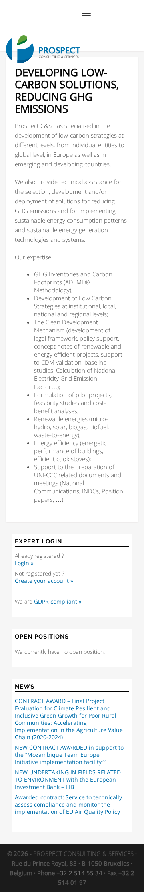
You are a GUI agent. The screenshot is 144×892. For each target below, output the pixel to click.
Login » (24, 563)
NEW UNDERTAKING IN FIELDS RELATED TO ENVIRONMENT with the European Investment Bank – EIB (68, 780)
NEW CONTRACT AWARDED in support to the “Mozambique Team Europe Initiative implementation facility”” (69, 755)
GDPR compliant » (58, 601)
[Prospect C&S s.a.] (43, 41)
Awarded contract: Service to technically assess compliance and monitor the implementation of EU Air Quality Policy (68, 804)
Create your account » (44, 580)
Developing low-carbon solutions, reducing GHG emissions (67, 90)
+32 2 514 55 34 (79, 873)
